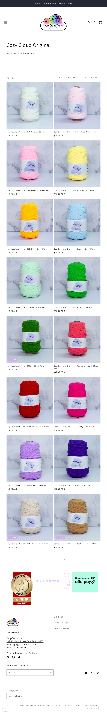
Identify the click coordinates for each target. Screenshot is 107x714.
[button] (5, 22)
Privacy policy (69, 705)
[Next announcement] (102, 3)
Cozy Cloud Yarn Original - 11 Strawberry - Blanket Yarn (28, 427)
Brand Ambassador (62, 623)
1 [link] (42, 559)
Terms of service (81, 705)
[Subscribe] (50, 672)
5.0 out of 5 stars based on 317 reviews (66, 580)
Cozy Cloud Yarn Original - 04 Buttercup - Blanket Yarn (75, 190)
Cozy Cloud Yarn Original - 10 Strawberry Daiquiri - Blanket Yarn (76, 367)
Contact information (93, 708)
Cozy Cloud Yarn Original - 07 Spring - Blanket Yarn (26, 307)
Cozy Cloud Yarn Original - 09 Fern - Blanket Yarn (25, 366)
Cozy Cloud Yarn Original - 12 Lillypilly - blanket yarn (74, 427)
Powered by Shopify (43, 705)
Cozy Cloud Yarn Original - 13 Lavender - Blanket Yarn (27, 485)
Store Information (61, 628)
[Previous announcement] (5, 3)
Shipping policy (95, 705)
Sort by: (62, 77)
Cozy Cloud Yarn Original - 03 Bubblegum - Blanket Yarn (28, 190)
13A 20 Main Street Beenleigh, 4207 (25, 641)
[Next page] (64, 559)
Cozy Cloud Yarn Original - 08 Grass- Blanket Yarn (73, 307)
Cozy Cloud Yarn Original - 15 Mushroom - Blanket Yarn (28, 544)
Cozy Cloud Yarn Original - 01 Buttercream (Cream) (26, 132)
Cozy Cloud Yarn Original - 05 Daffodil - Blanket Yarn (27, 249)
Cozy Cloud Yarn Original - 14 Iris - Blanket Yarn (72, 485)
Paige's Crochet (30, 705)
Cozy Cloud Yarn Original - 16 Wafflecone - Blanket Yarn (75, 544)
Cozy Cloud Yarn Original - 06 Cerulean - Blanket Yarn (74, 249)
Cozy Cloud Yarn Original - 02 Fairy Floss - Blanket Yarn (75, 132)
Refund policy (56, 705)
